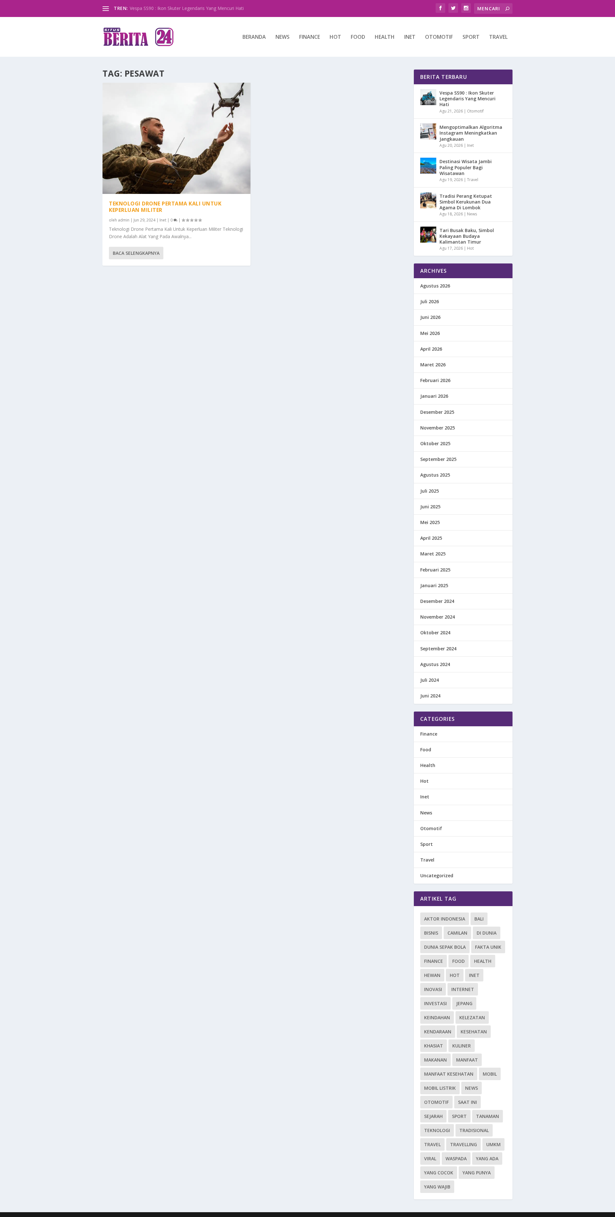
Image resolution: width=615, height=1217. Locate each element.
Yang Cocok (438, 1173)
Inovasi (433, 989)
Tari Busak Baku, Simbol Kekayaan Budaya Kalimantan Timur (466, 236)
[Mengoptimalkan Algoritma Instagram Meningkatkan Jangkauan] (428, 131)
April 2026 (431, 349)
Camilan (457, 933)
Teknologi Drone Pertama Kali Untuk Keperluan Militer (165, 207)
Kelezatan (472, 1017)
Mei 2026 (430, 333)
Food (358, 37)
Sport (471, 37)
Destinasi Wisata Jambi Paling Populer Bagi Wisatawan (465, 167)
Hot (335, 37)
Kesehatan (474, 1032)
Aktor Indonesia (444, 919)
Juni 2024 (430, 696)
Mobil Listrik (440, 1088)
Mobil (490, 1074)
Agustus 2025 (435, 475)
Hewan (432, 975)
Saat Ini (467, 1102)
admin (123, 220)
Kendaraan (437, 1032)
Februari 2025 (435, 570)
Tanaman (487, 1116)
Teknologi (437, 1130)
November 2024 (437, 617)
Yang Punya (477, 1173)
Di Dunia (486, 933)
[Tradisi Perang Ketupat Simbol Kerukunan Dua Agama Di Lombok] (428, 200)
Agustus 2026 (435, 286)
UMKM (493, 1144)
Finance (309, 37)
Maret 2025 (433, 554)
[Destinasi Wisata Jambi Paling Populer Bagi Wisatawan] (428, 166)
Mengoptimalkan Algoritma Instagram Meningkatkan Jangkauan (470, 133)
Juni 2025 (430, 507)
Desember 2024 (437, 601)
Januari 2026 (434, 396)
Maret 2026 (433, 365)
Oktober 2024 (435, 632)
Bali (479, 919)
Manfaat (467, 1060)
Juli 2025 (429, 491)
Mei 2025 (430, 522)
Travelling (463, 1144)
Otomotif (439, 37)
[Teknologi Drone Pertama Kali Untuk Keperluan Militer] (176, 138)
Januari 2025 (434, 585)
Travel (498, 37)
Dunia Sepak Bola (445, 947)
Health (385, 37)
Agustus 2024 (435, 664)
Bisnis (431, 933)
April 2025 (431, 538)
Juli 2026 (429, 301)
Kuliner (461, 1046)
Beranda (254, 37)
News (282, 37)
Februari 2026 (435, 380)
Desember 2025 (437, 412)
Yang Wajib (437, 1187)
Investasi (435, 1003)
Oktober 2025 (435, 443)
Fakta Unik (488, 947)
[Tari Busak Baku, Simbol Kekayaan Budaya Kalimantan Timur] (428, 235)
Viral (430, 1158)
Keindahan (437, 1017)
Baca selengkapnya (136, 253)
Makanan (435, 1060)
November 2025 (437, 428)
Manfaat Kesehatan (448, 1074)
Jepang (464, 1003)
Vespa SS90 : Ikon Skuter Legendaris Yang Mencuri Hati (187, 8)
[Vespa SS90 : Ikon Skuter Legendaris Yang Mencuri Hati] (428, 97)
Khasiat (433, 1046)
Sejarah (433, 1116)
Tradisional (474, 1130)
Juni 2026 (430, 317)
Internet (462, 989)
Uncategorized (436, 875)
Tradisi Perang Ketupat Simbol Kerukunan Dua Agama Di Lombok (465, 202)
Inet (409, 37)
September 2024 (438, 649)
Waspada (456, 1158)
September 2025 (438, 459)
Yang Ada (487, 1158)
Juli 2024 (429, 680)
